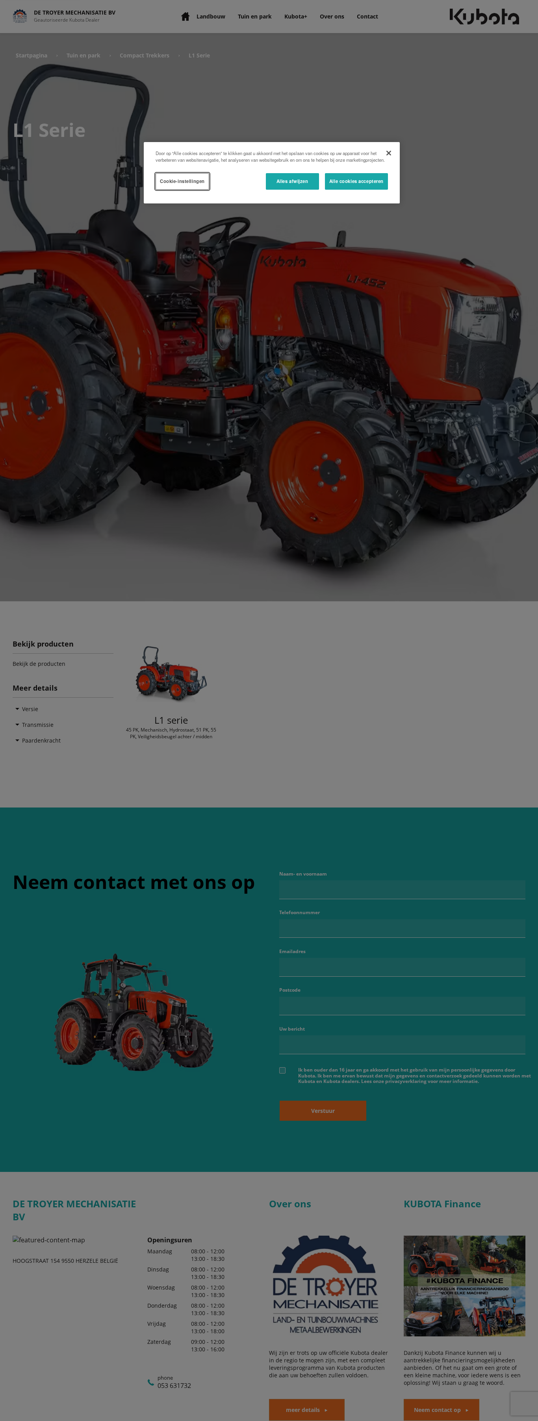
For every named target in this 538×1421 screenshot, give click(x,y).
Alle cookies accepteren (356, 181)
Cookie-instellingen (182, 181)
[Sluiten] (388, 153)
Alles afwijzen (292, 181)
